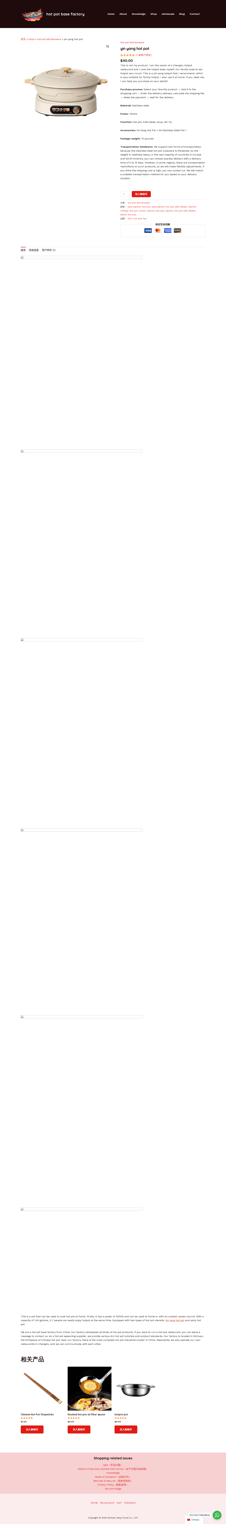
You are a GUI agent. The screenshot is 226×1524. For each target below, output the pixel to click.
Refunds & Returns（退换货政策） (113, 1480)
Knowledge (139, 14)
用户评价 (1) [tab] (49, 250)
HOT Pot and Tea (137, 218)
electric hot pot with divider (181, 210)
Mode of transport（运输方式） (113, 1476)
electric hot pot (155, 210)
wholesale (168, 14)
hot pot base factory (65, 14)
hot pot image (113, 1488)
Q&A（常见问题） (113, 1465)
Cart (119, 1502)
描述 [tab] (23, 250)
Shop (154, 14)
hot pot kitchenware (49, 39)
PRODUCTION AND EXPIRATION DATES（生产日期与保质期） (113, 1469)
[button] (108, 46)
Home (111, 14)
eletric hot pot (128, 214)
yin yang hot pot (174, 1320)
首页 (23, 39)
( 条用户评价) (144, 55)
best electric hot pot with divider (169, 206)
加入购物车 (141, 194)
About (123, 14)
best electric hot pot (139, 206)
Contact (195, 14)
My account (107, 1502)
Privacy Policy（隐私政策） (113, 1484)
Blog (182, 14)
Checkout (129, 1502)
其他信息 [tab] (34, 250)
